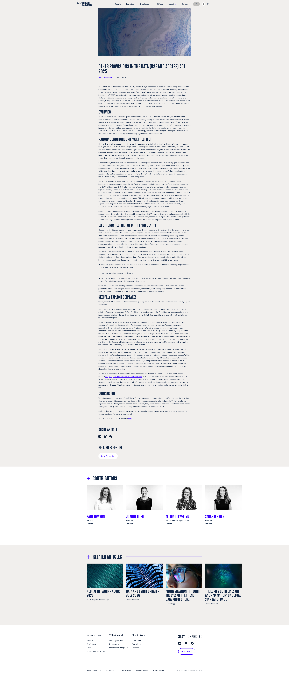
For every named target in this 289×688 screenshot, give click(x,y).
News (89, 648)
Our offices (136, 644)
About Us (90, 640)
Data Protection (105, 77)
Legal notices (126, 670)
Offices (160, 4)
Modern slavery (142, 670)
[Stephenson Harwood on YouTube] (186, 643)
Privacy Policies (158, 670)
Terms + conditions (94, 670)
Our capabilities (116, 640)
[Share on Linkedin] (99, 436)
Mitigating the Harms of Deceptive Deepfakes (123, 376)
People (118, 4)
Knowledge (145, 5)
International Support (118, 648)
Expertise (130, 4)
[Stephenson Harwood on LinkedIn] (179, 643)
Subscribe (185, 651)
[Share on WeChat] (110, 436)
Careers (185, 4)
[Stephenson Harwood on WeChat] (192, 643)
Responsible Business (96, 651)
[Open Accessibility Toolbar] (203, 4)
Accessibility (110, 670)
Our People (91, 644)
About (174, 5)
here (130, 418)
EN (208, 4)
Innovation (114, 644)
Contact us (136, 640)
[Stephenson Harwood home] (84, 8)
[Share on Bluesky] (105, 436)
